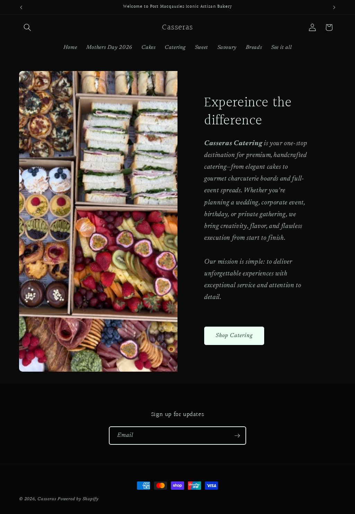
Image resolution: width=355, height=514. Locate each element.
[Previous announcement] (21, 7)
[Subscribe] (237, 435)
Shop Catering (234, 335)
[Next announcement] (334, 7)
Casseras (46, 499)
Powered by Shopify (78, 499)
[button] (27, 27)
